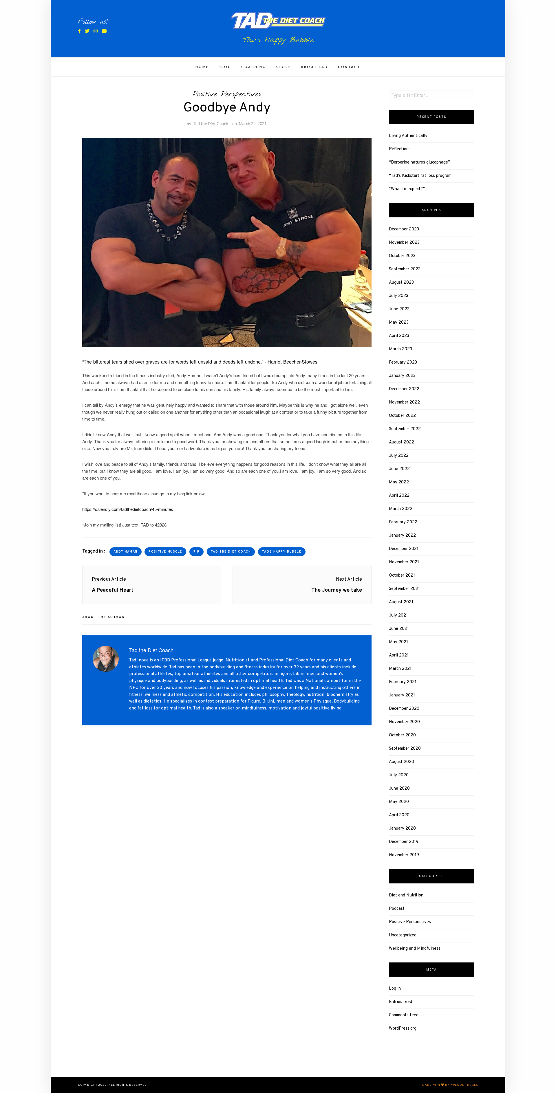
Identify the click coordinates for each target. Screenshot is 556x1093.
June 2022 (399, 469)
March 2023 (400, 349)
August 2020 (401, 762)
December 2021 (403, 549)
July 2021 (398, 615)
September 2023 (404, 269)
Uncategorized (402, 935)
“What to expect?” (407, 189)
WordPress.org (402, 1028)
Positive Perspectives (227, 94)
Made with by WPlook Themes (450, 1085)
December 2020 (404, 708)
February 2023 (403, 362)
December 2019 (403, 842)
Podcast (397, 909)
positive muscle (165, 552)
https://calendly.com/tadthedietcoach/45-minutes (127, 509)
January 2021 (402, 695)
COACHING (253, 67)
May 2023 (399, 322)
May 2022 (399, 482)
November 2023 (404, 242)
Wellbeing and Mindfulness (414, 948)
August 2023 (401, 282)
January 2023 (402, 376)
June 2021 (399, 629)
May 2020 (399, 802)
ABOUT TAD (314, 67)
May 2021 (398, 642)
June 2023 (399, 309)
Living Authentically (408, 136)
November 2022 (404, 402)
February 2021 (402, 682)
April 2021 (399, 655)
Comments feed (403, 1015)
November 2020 (404, 722)
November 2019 (404, 855)
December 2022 (404, 389)
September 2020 (405, 748)
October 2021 (402, 575)
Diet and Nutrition (406, 895)
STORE (283, 67)
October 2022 (402, 416)
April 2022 (399, 495)
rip (196, 552)
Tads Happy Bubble (281, 552)
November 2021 (404, 562)
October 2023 (402, 256)
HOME (202, 67)
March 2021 (400, 669)
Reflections (400, 149)
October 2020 (402, 735)
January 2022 (402, 535)
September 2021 (404, 589)
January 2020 (402, 828)
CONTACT (349, 67)
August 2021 (401, 602)
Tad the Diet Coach (210, 123)
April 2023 (399, 336)
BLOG (225, 67)
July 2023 (398, 296)
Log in (395, 988)
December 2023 (404, 229)
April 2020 (399, 815)
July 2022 (399, 456)
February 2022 (403, 522)
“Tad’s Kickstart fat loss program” (421, 176)
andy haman (126, 552)
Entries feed (400, 1002)
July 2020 (399, 775)
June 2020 (399, 788)
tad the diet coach (231, 552)
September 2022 (405, 429)
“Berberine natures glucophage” (419, 162)
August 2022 (401, 442)
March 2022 (400, 509)
